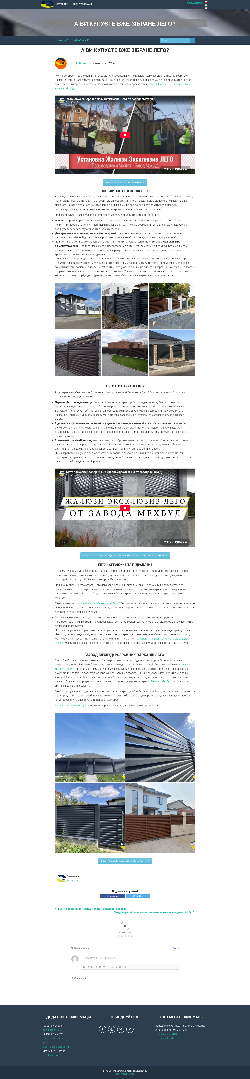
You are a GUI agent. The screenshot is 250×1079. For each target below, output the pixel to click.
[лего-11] (172, 353)
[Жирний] (84, 967)
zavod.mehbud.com (53, 1038)
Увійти (175, 948)
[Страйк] (96, 967)
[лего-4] (78, 353)
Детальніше (72, 881)
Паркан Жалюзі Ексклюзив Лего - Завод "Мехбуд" (125, 861)
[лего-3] (172, 306)
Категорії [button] (62, 3)
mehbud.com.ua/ (52, 1029)
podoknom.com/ (52, 1055)
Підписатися (194, 3)
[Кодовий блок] (112, 967)
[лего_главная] (125, 306)
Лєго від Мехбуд (161, 681)
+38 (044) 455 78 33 (166, 1033)
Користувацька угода (125, 1074)
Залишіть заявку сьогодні (70, 705)
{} (120, 967)
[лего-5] (125, 353)
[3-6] (78, 306)
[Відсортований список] (100, 967)
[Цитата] (108, 967)
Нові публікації (82, 3)
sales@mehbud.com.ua (168, 1038)
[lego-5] (90, 747)
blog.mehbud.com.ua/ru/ (56, 1046)
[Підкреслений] (92, 967)
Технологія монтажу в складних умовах (125, 183)
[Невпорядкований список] (104, 967)
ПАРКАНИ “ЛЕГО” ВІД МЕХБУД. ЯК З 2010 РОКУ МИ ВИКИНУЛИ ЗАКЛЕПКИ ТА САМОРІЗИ (125, 556)
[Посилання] (116, 967)
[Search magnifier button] (192, 40)
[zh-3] (160, 818)
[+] (124, 967)
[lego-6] (160, 747)
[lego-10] (90, 818)
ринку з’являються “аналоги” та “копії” (97, 603)
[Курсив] (88, 967)
